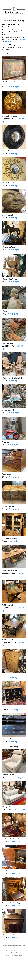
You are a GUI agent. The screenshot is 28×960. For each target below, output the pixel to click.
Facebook (22, 39)
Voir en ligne (14, 87)
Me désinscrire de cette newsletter (14, 955)
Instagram (7, 41)
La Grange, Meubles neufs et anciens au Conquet (14, 945)
